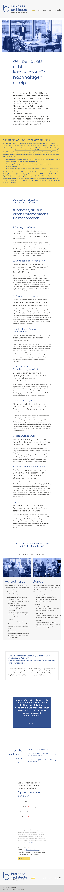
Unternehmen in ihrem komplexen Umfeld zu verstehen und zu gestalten (35, 150)
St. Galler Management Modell (14, 143)
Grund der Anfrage (25, 812)
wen (44, 10)
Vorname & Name (25, 802)
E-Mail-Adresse (24, 807)
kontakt (58, 10)
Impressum (6, 889)
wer (50, 10)
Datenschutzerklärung (29, 843)
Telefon (35, 807)
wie (39, 10)
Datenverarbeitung (23, 848)
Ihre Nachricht (24, 817)
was (33, 10)
